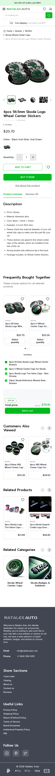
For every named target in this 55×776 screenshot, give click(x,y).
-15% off (10, 401)
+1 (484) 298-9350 (26, 656)
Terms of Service (11, 721)
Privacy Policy (10, 710)
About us (7, 684)
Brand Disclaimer (11, 725)
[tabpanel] (27, 228)
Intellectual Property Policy (16, 729)
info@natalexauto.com (27, 651)
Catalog (7, 680)
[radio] (4, 120)
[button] (15, 320)
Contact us (8, 688)
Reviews (7, 692)
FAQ (5, 733)
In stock (8, 125)
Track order (9, 676)
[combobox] (27, 15)
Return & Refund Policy (14, 717)
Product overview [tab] (12, 194)
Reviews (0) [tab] (32, 194)
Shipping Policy (11, 713)
